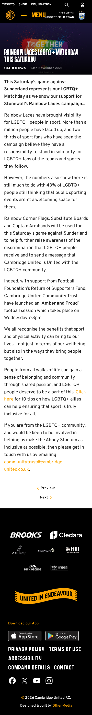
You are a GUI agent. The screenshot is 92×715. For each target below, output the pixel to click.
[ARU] (19, 550)
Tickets (8, 5)
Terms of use (65, 649)
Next (44, 497)
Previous (48, 488)
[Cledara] (66, 535)
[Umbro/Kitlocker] (59, 567)
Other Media (62, 706)
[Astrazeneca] (46, 550)
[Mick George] (32, 567)
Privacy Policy (26, 649)
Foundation (41, 5)
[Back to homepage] (10, 11)
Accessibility (25, 658)
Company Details (29, 667)
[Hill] (72, 550)
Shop (23, 5)
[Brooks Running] (26, 535)
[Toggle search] (66, 4)
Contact (64, 667)
